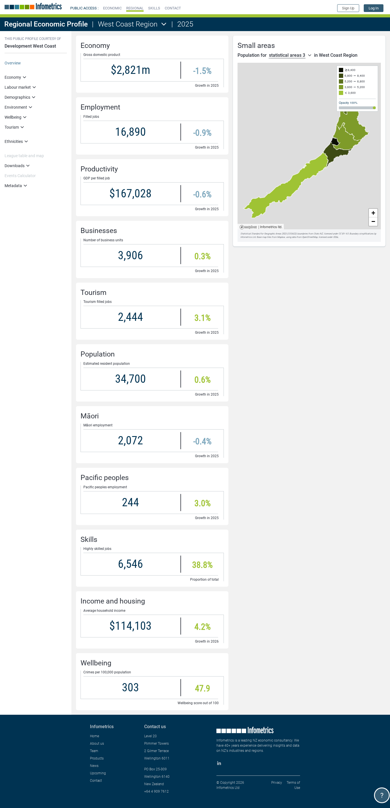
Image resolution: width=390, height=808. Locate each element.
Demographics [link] (17, 97)
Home (94, 736)
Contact (96, 781)
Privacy (276, 783)
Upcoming (98, 773)
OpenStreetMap (309, 237)
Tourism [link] (12, 127)
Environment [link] (16, 107)
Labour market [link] (18, 87)
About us (97, 744)
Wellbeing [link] (13, 117)
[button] (112, 8)
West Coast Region (128, 24)
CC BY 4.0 (343, 233)
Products (97, 758)
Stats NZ (318, 233)
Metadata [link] (13, 185)
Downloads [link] (15, 165)
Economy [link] (13, 77)
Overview (13, 63)
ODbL (335, 237)
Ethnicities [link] (14, 141)
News (94, 766)
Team (94, 751)
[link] (373, 8)
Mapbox (248, 227)
